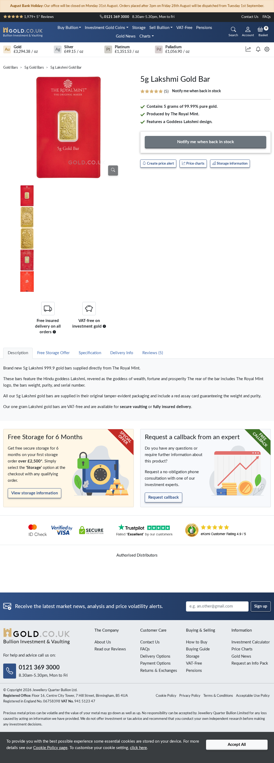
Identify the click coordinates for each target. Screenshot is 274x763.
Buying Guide (198, 649)
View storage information (34, 493)
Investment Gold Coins (105, 28)
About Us (102, 642)
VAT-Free (184, 28)
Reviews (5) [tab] (152, 353)
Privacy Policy (189, 696)
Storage (139, 28)
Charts (145, 36)
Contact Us (249, 17)
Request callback (163, 497)
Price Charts (242, 649)
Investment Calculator (250, 642)
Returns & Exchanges (158, 671)
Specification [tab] (90, 353)
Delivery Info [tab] (121, 353)
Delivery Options (155, 656)
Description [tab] (18, 353)
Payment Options (155, 663)
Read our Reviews (110, 649)
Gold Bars (10, 67)
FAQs (266, 17)
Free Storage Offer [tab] (53, 353)
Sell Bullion (159, 28)
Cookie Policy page (50, 748)
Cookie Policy (166, 696)
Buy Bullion (68, 28)
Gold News (126, 36)
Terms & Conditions (218, 696)
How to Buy (196, 642)
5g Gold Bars (34, 67)
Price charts (194, 163)
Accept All (237, 745)
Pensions (204, 28)
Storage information (232, 163)
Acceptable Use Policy (253, 696)
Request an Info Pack (249, 663)
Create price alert (160, 163)
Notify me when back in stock (196, 91)
